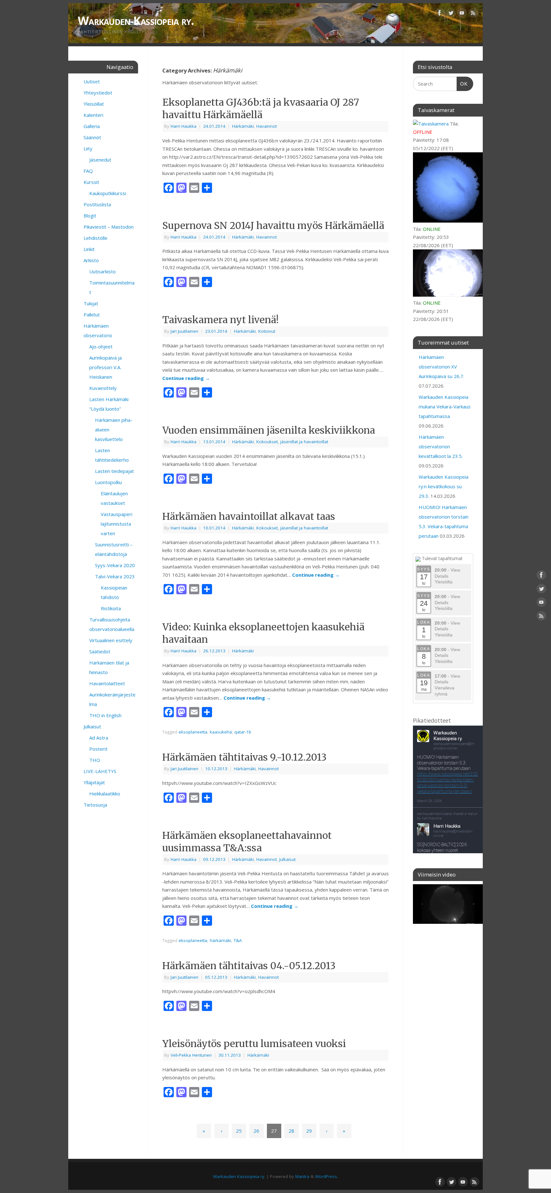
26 (256, 1131)
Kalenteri (93, 115)
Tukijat (91, 303)
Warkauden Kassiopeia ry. (136, 20)
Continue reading (186, 378)
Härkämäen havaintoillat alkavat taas (248, 516)
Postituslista (97, 204)
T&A (238, 940)
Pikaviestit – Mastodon (109, 227)
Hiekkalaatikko (104, 793)
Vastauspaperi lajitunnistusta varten (116, 523)
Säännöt (92, 137)
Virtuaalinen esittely (110, 640)
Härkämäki (243, 126)
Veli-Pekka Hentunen (191, 1055)
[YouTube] (462, 14)
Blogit (90, 215)
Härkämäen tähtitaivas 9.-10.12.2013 (244, 757)
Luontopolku (108, 482)
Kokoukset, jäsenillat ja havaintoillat (292, 442)
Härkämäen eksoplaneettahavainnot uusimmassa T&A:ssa (247, 841)
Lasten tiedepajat (114, 471)
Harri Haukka (183, 126)
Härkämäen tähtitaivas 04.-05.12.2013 (248, 966)
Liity (88, 148)
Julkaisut (287, 859)
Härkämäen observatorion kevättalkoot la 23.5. (441, 446)
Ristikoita (111, 608)
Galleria (92, 126)
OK (462, 84)
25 (239, 1131)
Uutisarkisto (102, 271)
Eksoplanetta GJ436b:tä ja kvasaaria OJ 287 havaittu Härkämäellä (260, 108)
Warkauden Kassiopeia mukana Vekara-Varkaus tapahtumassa (445, 406)
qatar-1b (242, 732)
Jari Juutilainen (184, 331)
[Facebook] (439, 14)
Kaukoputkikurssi (107, 193)
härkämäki (220, 940)
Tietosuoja (95, 805)
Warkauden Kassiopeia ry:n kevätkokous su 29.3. (443, 486)
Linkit (89, 249)
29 (309, 1131)
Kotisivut (266, 331)
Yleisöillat (94, 104)
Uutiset (92, 81)
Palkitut (92, 314)
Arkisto (91, 260)
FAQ (88, 171)
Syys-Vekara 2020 (115, 565)
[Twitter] (451, 14)
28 (291, 1131)
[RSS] (473, 14)
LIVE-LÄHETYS (100, 771)
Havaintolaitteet (107, 683)
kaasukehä (221, 732)
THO (94, 760)
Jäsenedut (100, 159)
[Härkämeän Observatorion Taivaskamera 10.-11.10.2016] (448, 904)
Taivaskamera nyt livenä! (220, 320)
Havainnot (266, 126)
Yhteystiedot (98, 92)
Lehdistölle (95, 238)
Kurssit (91, 182)
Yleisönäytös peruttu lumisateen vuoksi (254, 1043)
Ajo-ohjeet (101, 346)
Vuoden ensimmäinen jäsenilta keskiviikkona (268, 430)
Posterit (98, 749)
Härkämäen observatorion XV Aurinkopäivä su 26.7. (441, 366)
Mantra (302, 1176)
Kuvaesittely (103, 388)
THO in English (105, 715)
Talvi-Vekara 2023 (115, 576)
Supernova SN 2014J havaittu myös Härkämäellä (273, 225)
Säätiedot (99, 651)
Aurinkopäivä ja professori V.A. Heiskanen (105, 367)
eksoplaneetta (193, 732)
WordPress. (326, 1176)
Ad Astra (98, 737)
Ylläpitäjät (94, 782)
